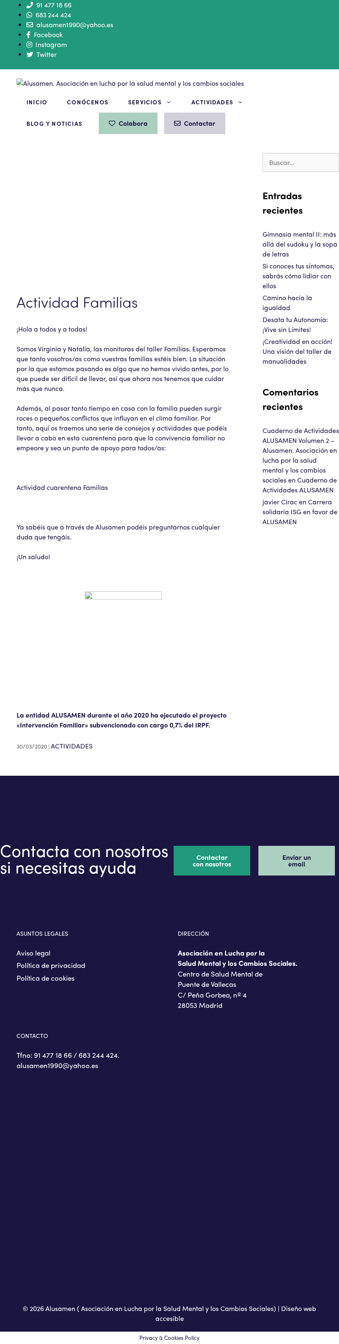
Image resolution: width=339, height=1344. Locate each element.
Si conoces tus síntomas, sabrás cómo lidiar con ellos (298, 275)
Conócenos (87, 102)
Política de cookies (45, 978)
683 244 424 (53, 14)
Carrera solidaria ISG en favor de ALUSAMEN (300, 511)
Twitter (46, 54)
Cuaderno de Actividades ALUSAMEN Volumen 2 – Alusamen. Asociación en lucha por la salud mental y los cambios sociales (301, 455)
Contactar (199, 123)
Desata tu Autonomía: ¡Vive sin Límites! (295, 324)
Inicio (36, 102)
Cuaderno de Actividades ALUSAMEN (300, 484)
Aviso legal (33, 953)
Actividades (212, 102)
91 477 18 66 (54, 4)
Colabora (133, 123)
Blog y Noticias (54, 123)
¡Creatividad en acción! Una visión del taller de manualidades (297, 351)
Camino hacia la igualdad (287, 302)
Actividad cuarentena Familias (62, 487)
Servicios (145, 102)
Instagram (51, 44)
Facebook (48, 34)
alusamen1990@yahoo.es (74, 24)
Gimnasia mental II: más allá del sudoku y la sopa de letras (300, 244)
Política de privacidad (51, 965)
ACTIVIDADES (72, 746)
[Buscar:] (301, 162)
